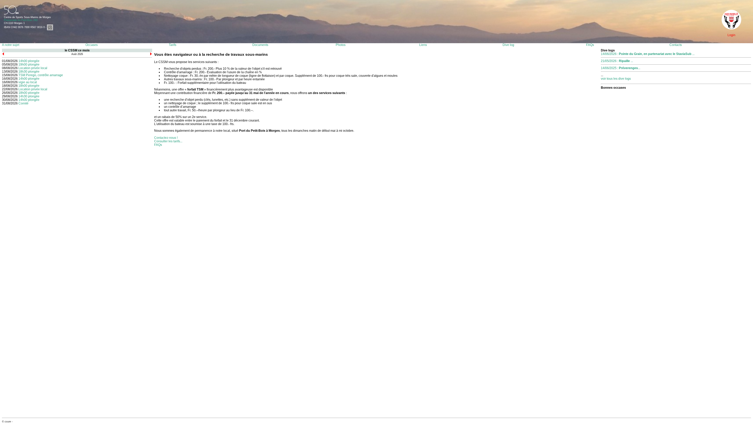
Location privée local (32, 68)
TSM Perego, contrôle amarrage (40, 75)
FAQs (590, 45)
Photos (341, 45)
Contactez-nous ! (166, 137)
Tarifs (172, 45)
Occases (91, 45)
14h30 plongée (28, 96)
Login (731, 35)
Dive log (508, 45)
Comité (23, 103)
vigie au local (27, 82)
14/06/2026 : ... (648, 54)
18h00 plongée (28, 85)
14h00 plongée (28, 61)
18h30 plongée (28, 71)
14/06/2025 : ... (620, 68)
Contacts (675, 45)
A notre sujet (10, 45)
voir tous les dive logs (616, 78)
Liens (423, 45)
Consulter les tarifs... (168, 141)
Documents (260, 45)
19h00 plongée (28, 64)
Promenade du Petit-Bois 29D (21, 20)
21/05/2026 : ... (617, 61)
